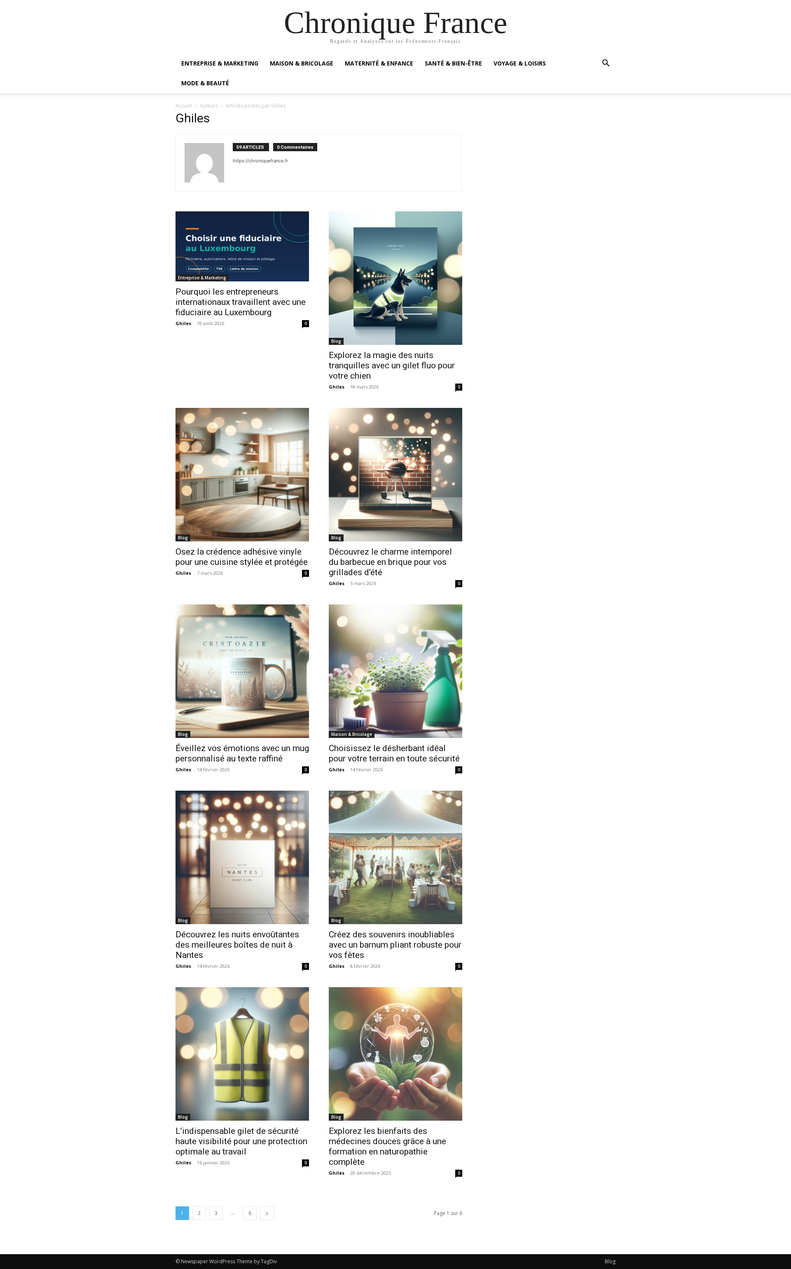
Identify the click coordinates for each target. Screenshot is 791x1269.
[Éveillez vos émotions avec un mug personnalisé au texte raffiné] (242, 671)
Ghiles (183, 323)
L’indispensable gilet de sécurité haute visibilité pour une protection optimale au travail (241, 1141)
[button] (605, 64)
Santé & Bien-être (453, 63)
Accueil (184, 105)
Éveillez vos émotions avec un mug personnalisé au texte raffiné (242, 753)
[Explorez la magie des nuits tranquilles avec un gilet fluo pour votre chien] (395, 278)
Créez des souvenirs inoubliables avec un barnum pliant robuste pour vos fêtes (395, 945)
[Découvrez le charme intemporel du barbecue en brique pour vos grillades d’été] (395, 474)
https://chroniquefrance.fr (260, 161)
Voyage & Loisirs (520, 63)
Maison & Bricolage (301, 63)
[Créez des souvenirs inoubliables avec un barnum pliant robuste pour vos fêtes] (395, 857)
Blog (336, 341)
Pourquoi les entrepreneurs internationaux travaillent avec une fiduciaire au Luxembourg (241, 302)
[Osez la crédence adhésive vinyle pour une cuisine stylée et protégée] (242, 474)
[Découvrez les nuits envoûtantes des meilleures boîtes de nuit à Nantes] (242, 857)
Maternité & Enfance (379, 63)
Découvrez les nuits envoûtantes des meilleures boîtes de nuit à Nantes (237, 945)
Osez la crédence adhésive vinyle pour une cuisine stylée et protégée (242, 557)
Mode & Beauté (205, 83)
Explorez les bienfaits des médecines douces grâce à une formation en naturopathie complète (387, 1146)
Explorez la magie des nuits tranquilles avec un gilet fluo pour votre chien (392, 365)
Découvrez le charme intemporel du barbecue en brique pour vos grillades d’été (390, 562)
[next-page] (267, 1213)
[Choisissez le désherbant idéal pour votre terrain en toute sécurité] (395, 671)
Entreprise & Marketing (219, 63)
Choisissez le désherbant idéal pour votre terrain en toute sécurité (394, 753)
